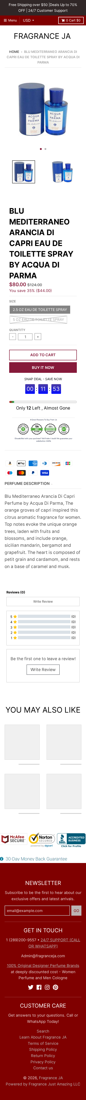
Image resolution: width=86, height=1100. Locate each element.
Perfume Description (27, 483)
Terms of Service (43, 1043)
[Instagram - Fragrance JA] (47, 987)
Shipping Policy (43, 1049)
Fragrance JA (42, 36)
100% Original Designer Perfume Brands (43, 965)
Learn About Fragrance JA (43, 1037)
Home (14, 52)
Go (76, 910)
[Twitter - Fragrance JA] (30, 987)
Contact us (43, 1068)
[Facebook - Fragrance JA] (39, 987)
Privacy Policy (43, 1062)
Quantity (17, 330)
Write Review (43, 669)
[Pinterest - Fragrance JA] (55, 987)
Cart (73, 20)
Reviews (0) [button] (15, 592)
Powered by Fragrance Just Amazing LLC (43, 1084)
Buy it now (43, 367)
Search (43, 1031)
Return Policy (43, 1055)
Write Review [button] (43, 601)
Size (12, 301)
